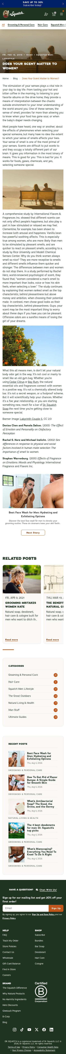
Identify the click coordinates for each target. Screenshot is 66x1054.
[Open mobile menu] (61, 14)
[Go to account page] (46, 14)
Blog (15, 78)
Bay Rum (33, 382)
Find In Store (9, 969)
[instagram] (14, 1029)
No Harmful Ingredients (14, 999)
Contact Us (8, 952)
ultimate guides (17, 717)
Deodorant (40, 952)
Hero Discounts (10, 1005)
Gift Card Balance (12, 963)
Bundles (39, 940)
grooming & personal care (21, 24)
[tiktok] (22, 1029)
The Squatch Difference (15, 987)
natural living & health (21, 703)
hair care (43, 24)
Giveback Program (12, 1010)
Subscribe (40, 934)
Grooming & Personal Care (25, 770)
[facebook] (44, 1029)
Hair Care (40, 957)
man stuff (13, 710)
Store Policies (9, 946)
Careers (7, 975)
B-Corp (6, 1016)
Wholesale (8, 957)
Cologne (39, 963)
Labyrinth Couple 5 (31, 419)
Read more (11, 639)
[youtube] (29, 1029)
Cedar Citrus (16, 382)
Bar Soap (39, 946)
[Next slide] (63, 4)
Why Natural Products (14, 993)
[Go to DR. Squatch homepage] (14, 14)
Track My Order (10, 940)
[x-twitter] (36, 1029)
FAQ (5, 934)
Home (6, 78)
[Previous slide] (3, 4)
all (3, 24)
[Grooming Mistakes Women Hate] (22, 579)
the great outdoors (19, 696)
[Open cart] (54, 14)
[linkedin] (51, 1029)
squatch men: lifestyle (21, 688)
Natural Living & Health (23, 818)
